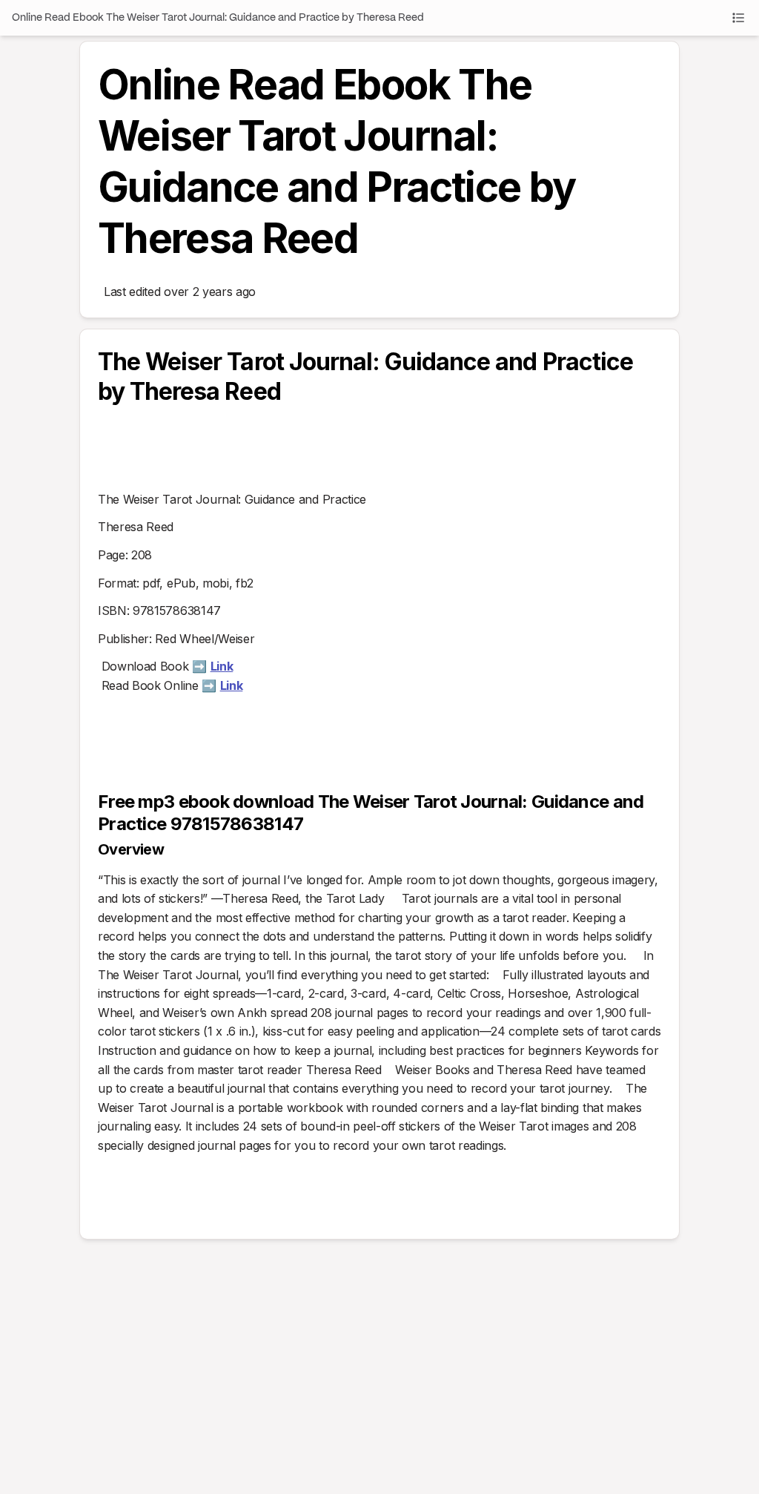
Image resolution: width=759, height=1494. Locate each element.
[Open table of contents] (738, 18)
